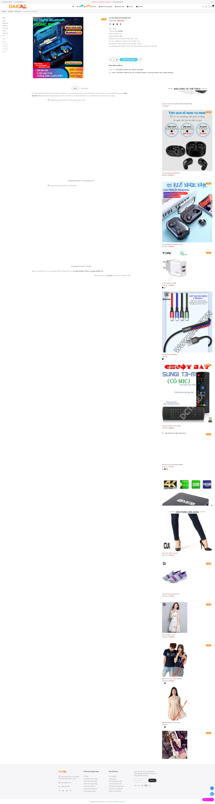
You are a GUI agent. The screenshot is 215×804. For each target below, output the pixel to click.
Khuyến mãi (120, 6)
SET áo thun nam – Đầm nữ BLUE (172, 678)
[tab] (75, 88)
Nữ (86, 6)
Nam (79, 6)
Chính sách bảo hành (90, 789)
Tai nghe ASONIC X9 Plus (81, 271)
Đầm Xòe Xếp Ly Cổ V (168, 634)
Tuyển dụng (112, 779)
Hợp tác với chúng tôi (115, 789)
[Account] (206, 6)
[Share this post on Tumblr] (120, 24)
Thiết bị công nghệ (106, 6)
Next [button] (103, 47)
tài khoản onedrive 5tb (154, 72)
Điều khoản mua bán (115, 781)
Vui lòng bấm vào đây (118, 2)
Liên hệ (139, 6)
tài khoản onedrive (141, 72)
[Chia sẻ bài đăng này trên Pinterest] (117, 24)
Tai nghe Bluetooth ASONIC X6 (171, 173)
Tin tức (130, 6)
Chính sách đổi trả (89, 786)
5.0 (121, 36)
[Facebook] (59, 791)
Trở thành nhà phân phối (116, 786)
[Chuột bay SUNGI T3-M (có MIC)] (187, 393)
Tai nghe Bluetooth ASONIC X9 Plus (172, 244)
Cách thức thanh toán (90, 781)
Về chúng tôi (113, 776)
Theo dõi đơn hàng (89, 791)
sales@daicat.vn (66, 782)
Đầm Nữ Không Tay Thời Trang (171, 722)
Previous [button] (14, 47)
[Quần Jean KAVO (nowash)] (187, 517)
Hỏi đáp (86, 776)
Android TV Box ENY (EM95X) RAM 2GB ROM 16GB (177, 103)
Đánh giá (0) (84, 88)
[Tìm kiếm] (203, 6)
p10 (133, 72)
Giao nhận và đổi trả (115, 65)
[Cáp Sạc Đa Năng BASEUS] (187, 322)
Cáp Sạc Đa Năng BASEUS (170, 354)
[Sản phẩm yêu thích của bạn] (209, 6)
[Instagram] (67, 791)
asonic (114, 72)
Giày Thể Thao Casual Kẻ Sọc (170, 594)
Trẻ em (93, 6)
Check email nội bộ (115, 791)
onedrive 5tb (127, 72)
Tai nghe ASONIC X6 (96, 271)
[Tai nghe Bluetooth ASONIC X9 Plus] (187, 211)
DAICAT (102, 801)
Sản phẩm (10, 11)
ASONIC (120, 31)
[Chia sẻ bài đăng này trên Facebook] (110, 24)
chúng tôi (109, 275)
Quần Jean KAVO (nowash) (170, 553)
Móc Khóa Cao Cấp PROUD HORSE (172, 464)
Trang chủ (3, 11)
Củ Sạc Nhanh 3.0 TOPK (169, 283)
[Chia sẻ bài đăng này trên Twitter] (113, 24)
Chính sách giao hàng (90, 784)
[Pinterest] (70, 791)
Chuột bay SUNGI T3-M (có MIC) (171, 426)
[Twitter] (63, 791)
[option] (58, 47)
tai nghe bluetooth (167, 72)
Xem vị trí (72, 779)
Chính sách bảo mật (115, 784)
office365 (120, 72)
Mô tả (75, 88)
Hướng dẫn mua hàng (90, 779)
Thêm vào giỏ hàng (128, 59)
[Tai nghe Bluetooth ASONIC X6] (187, 140)
